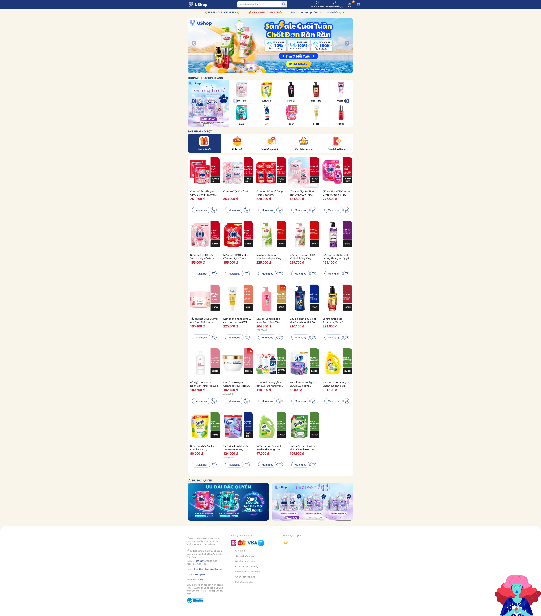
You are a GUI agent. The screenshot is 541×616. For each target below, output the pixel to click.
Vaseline (341, 100)
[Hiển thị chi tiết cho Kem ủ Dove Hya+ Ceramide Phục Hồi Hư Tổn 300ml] (237, 363)
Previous (194, 43)
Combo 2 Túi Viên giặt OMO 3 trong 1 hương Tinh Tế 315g (202, 195)
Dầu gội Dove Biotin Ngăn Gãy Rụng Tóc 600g (204, 384)
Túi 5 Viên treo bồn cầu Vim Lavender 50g (236, 447)
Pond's (340, 123)
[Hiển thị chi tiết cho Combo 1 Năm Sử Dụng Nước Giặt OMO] (270, 172)
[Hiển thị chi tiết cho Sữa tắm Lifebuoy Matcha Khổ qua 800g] (270, 236)
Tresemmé (316, 100)
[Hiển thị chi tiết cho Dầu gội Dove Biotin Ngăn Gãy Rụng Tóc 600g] (204, 363)
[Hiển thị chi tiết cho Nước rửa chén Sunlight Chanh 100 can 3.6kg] (336, 363)
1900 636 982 (201, 561)
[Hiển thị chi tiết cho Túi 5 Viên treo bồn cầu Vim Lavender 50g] (237, 427)
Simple (316, 123)
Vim (266, 123)
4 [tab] (260, 71)
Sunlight (266, 100)
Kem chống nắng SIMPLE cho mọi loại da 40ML (237, 320)
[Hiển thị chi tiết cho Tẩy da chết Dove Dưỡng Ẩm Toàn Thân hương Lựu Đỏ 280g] (204, 300)
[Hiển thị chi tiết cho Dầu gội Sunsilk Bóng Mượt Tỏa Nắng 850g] (270, 300)
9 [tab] (273, 71)
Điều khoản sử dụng (245, 561)
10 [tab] (275, 71)
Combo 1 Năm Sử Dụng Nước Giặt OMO (269, 193)
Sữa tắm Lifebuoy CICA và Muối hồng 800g (302, 256)
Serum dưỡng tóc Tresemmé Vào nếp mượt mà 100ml (333, 322)
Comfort (241, 100)
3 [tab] (203, 125)
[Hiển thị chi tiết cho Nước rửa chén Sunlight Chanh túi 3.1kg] (204, 427)
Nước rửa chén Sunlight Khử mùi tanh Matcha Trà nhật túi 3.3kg (303, 449)
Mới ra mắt (237, 149)
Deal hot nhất (204, 149)
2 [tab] (255, 71)
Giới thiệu (240, 550)
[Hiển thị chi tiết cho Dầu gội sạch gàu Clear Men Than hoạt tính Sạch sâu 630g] (303, 300)
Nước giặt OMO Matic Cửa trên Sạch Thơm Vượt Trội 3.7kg (235, 258)
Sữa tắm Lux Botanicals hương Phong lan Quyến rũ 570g (336, 258)
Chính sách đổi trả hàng (246, 566)
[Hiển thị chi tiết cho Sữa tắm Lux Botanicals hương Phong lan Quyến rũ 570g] (336, 236)
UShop (200, 579)
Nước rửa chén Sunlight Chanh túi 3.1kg (203, 447)
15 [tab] (288, 71)
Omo (241, 124)
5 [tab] (208, 125)
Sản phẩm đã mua (303, 149)
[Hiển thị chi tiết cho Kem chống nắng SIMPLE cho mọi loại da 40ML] (237, 300)
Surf (291, 123)
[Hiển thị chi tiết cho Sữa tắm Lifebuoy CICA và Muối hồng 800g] (303, 236)
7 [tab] (268, 71)
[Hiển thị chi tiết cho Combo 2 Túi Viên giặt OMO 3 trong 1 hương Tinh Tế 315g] (204, 172)
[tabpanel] (270, 45)
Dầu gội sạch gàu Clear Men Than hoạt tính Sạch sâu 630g (303, 322)
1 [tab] (198, 125)
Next (347, 43)
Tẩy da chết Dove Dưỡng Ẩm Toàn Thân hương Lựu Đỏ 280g (204, 322)
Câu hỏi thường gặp (245, 555)
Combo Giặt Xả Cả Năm (236, 191)
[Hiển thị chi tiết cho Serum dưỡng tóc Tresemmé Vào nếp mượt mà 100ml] (336, 300)
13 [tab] (283, 71)
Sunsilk (291, 100)
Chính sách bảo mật (245, 576)
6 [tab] (265, 71)
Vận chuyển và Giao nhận (247, 571)
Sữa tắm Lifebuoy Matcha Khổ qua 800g (268, 256)
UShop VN (200, 574)
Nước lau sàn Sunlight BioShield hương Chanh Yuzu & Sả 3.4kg (269, 449)
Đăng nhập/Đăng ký (334, 6)
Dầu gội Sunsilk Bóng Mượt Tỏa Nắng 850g (268, 320)
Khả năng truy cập (244, 582)
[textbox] (262, 4)
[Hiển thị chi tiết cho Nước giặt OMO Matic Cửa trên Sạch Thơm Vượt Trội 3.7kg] (237, 236)
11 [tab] (278, 71)
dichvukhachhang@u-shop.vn (207, 569)
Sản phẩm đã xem (337, 149)
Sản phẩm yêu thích (270, 149)
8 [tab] (270, 71)
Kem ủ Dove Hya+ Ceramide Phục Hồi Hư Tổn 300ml (236, 386)
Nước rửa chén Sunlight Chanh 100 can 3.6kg (336, 384)
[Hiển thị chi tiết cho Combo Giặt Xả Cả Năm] (237, 172)
